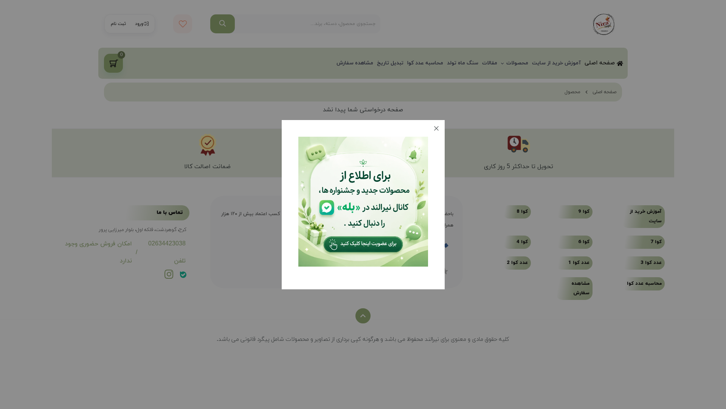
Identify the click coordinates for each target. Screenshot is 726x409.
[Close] (436, 128)
